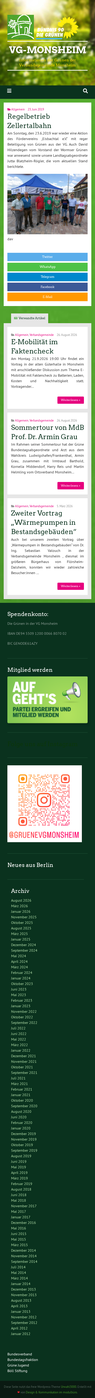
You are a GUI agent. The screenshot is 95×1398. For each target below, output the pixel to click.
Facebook (47, 287)
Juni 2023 (19, 989)
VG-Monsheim (47, 50)
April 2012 (19, 1328)
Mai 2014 (18, 1272)
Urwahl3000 (68, 1387)
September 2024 (24, 950)
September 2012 (24, 1322)
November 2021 (24, 1061)
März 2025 (19, 933)
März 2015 (19, 1244)
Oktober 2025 (22, 922)
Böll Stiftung (17, 1370)
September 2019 (24, 1150)
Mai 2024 (18, 956)
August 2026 (21, 900)
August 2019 (21, 1156)
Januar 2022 (20, 1050)
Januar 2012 (20, 1333)
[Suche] (85, 91)
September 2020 (24, 1106)
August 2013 (21, 1300)
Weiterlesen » (70, 400)
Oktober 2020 (22, 1100)
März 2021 (19, 1083)
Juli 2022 (18, 1028)
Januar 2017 (20, 1217)
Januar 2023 (20, 1006)
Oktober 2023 (22, 983)
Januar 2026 (20, 911)
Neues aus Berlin (30, 865)
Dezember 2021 (23, 1056)
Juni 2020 (19, 1117)
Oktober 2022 (22, 1017)
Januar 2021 (20, 1094)
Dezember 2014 (23, 1250)
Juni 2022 (19, 1033)
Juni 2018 (19, 1194)
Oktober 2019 (22, 1144)
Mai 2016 (18, 1228)
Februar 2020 (21, 1122)
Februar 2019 (21, 1183)
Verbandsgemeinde (42, 335)
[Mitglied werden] (47, 722)
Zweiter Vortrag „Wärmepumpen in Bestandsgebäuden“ (44, 522)
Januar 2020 (20, 1128)
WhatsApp (48, 267)
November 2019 (24, 1139)
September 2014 (24, 1261)
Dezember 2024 (23, 944)
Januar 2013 (20, 1311)
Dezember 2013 (23, 1289)
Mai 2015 (18, 1239)
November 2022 (24, 1011)
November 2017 (24, 1206)
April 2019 (19, 1172)
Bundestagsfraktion (22, 1359)
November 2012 (24, 1317)
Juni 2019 (19, 1161)
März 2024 (19, 967)
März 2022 (19, 1044)
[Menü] (9, 91)
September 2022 (24, 1022)
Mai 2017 (18, 1211)
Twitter (47, 257)
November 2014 (24, 1256)
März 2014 (19, 1278)
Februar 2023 (21, 1000)
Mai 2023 (18, 994)
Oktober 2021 (22, 1067)
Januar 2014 (20, 1283)
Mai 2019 (18, 1167)
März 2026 (19, 906)
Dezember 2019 (23, 1133)
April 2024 (19, 961)
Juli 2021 (18, 1078)
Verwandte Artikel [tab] (32, 318)
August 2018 (21, 1189)
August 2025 (21, 928)
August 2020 (21, 1111)
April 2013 (19, 1306)
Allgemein (18, 109)
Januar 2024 (20, 978)
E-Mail (47, 297)
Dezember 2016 (23, 1222)
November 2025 (24, 917)
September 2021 (24, 1072)
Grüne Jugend (18, 1365)
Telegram (47, 276)
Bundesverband (19, 1354)
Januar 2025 (20, 939)
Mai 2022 (18, 1039)
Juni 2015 (19, 1233)
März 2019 (19, 1178)
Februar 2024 (21, 972)
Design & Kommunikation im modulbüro (51, 1392)
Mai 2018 (18, 1200)
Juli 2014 (18, 1267)
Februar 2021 (21, 1089)
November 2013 (24, 1294)
